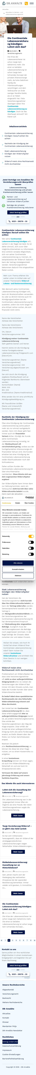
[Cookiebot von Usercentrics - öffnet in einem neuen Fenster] (25, 497)
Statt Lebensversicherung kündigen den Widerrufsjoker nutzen (17, 153)
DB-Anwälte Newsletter (12, 1030)
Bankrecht (6, 998)
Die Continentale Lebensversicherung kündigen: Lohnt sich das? (16, 906)
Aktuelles (6, 1014)
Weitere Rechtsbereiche (12, 1002)
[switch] (31, 542)
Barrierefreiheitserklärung (13, 1059)
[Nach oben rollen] (31, 1063)
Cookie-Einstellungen (11, 1054)
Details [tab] (17, 503)
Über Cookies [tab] (29, 503)
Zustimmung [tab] (6, 503)
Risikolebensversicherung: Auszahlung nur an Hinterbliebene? (14, 865)
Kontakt (5, 1018)
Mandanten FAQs (9, 1026)
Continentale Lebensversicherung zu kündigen (17, 108)
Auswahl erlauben (18, 569)
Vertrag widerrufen (10, 1042)
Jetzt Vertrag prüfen (18, 212)
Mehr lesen (18, 816)
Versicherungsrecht (10, 994)
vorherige (1, 940)
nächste (34, 940)
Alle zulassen (18, 563)
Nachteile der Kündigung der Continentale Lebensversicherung (19, 144)
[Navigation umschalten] (32, 3)
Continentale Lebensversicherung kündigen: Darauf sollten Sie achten (19, 135)
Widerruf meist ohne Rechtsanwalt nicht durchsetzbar (19, 162)
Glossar (5, 1022)
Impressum (7, 1050)
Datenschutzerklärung (11, 1046)
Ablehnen (18, 575)
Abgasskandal (8, 990)
